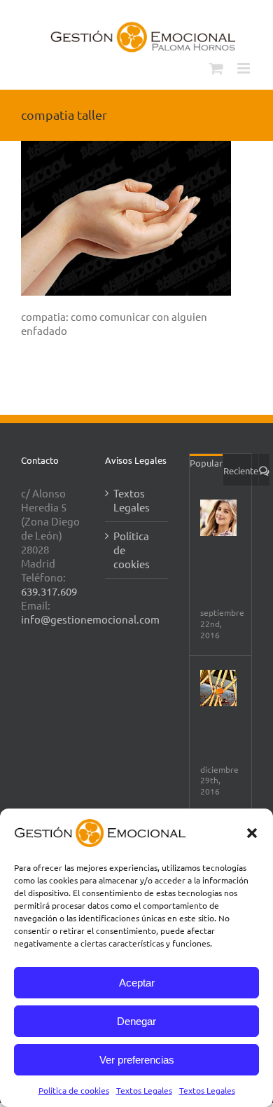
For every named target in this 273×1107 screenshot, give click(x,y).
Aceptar (137, 983)
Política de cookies (73, 1090)
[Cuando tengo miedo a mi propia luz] (218, 688)
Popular (206, 463)
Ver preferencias (136, 1060)
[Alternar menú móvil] (244, 68)
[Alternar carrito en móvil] (216, 68)
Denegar (136, 1021)
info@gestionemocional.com (90, 619)
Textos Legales (144, 1090)
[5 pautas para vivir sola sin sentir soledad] (218, 518)
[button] (252, 833)
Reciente (240, 470)
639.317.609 (49, 591)
